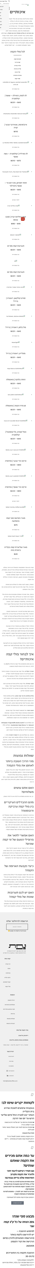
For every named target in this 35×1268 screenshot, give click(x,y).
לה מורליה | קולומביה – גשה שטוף (16, 155)
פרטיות (13, 1014)
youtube (11, 1061)
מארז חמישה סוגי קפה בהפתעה (15, 520)
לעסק (7, 664)
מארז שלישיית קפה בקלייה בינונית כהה (15, 549)
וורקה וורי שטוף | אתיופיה (15, 487)
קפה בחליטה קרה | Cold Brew (16, 218)
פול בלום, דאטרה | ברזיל (15, 327)
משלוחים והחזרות (10, 1005)
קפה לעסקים (6, 982)
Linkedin (11, 1075)
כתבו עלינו (7, 977)
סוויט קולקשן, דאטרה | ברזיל (15, 300)
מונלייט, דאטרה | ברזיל (15, 353)
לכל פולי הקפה (17, 51)
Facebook (11, 1066)
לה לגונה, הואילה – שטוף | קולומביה (16, 97)
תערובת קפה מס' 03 (15, 272)
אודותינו (8, 973)
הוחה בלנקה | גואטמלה (15, 379)
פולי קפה (7, 986)
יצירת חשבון (11, 1000)
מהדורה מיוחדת (17, 75)
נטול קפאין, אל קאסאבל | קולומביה (15, 433)
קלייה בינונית (17, 69)
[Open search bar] (9, 1)
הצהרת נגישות (11, 1023)
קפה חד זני (17, 62)
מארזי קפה (17, 78)
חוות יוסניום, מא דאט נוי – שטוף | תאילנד (16, 184)
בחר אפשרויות (15, 89)
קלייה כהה (17, 72)
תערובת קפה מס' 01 (15, 246)
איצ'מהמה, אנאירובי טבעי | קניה (15, 126)
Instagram (11, 1071)
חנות (9, 968)
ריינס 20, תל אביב (23, 1035)
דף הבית (8, 964)
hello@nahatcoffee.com (10, 1081)
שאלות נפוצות (11, 1018)
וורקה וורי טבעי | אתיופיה (15, 461)
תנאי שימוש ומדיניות (9, 1009)
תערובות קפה (17, 59)
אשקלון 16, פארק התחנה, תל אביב (18, 1040)
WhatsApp (11, 1056)
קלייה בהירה (17, 65)
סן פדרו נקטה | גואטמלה (16, 405)
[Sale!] (15, 206)
